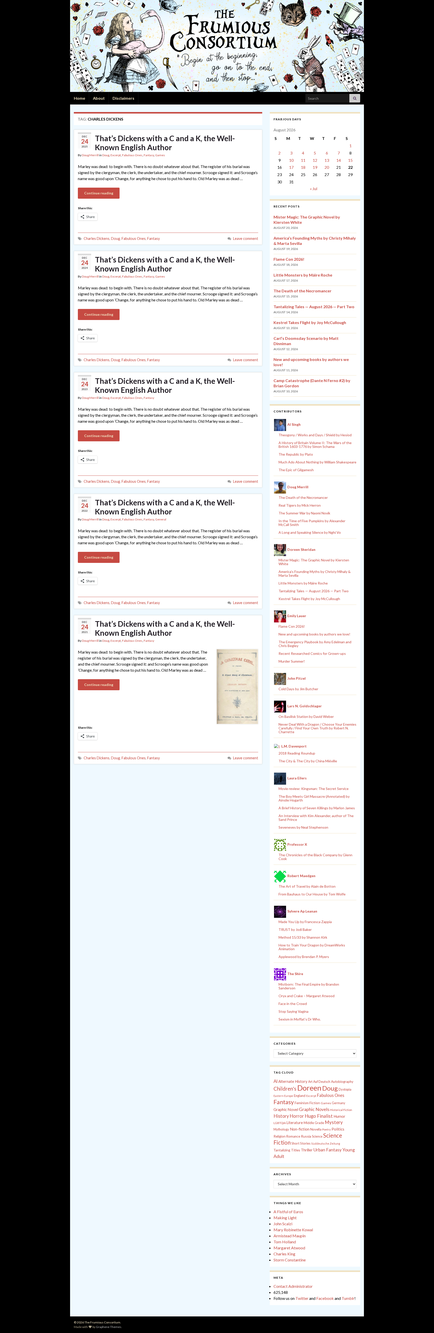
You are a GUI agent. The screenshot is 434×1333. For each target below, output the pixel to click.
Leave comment (245, 238)
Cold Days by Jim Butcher (298, 689)
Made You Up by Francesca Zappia (305, 922)
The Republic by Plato (296, 454)
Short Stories (300, 1143)
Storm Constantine (290, 1259)
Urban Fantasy (327, 1149)
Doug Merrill (90, 155)
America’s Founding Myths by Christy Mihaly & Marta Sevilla (315, 573)
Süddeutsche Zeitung (325, 1143)
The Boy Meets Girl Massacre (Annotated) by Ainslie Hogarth (314, 798)
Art (310, 1082)
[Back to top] (422, 1321)
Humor (339, 1116)
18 (303, 167)
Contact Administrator (293, 1286)
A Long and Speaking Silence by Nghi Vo (310, 532)
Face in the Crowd (293, 1003)
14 (338, 160)
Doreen (309, 1087)
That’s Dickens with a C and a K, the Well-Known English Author (165, 143)
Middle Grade (314, 1123)
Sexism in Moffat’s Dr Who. (300, 1019)
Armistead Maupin (290, 1235)
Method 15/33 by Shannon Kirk (303, 937)
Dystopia (345, 1089)
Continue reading (98, 193)
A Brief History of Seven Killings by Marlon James (317, 808)
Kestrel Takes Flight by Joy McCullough (310, 322)
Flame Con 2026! (289, 259)
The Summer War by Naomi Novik (304, 513)
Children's (285, 1089)
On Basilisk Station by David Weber (306, 716)
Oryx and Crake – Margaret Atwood (307, 996)
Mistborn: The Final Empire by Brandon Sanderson (309, 986)
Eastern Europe (283, 1095)
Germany (338, 1103)
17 (291, 167)
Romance (293, 1136)
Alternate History (292, 1081)
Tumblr (348, 1298)
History (281, 1116)
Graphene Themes (108, 1327)
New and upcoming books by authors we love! (314, 634)
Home (79, 98)
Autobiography (342, 1082)
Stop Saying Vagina (293, 1011)
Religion (280, 1136)
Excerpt (116, 155)
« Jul (313, 188)
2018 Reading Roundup (297, 753)
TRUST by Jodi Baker (295, 929)
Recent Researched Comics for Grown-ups (312, 653)
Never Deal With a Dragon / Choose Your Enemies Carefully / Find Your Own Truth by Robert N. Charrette (317, 728)
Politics (338, 1129)
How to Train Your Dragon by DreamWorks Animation (312, 947)
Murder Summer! (292, 661)
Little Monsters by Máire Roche (303, 275)
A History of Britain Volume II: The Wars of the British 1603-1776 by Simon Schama (315, 445)
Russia (306, 1136)
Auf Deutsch (321, 1082)
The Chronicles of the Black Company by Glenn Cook (315, 857)
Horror (297, 1116)
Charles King (284, 1253)
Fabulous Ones (132, 155)
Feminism (302, 1103)
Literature (295, 1123)
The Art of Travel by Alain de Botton (307, 886)
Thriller (307, 1150)
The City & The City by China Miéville (308, 761)
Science (317, 1136)
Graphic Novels (314, 1109)
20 (326, 167)
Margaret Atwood (289, 1247)
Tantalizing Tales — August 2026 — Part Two (314, 306)
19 (315, 167)
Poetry (326, 1129)
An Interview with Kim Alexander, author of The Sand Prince (316, 818)
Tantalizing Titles (287, 1150)
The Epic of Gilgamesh (296, 470)
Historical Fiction (341, 1109)
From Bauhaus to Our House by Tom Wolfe (312, 894)
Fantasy (149, 155)
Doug (105, 155)
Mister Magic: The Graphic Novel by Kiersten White (314, 562)
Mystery (334, 1122)
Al (276, 1081)
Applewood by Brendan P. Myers (304, 956)
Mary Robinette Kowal (293, 1229)
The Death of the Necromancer (303, 290)
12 (315, 160)
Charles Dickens (97, 238)
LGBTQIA (280, 1123)
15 (350, 160)
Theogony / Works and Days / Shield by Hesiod (315, 435)
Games (160, 155)
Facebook (325, 1298)
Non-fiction (299, 1129)
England (299, 1096)
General (160, 519)
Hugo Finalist (319, 1116)
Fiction (314, 1103)
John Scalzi (283, 1223)
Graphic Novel (286, 1109)
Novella (315, 1129)
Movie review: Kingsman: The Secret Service (314, 788)
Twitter (301, 1298)
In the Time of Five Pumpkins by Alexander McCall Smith (312, 523)
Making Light (285, 1217)
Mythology (281, 1129)
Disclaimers (123, 98)
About (99, 98)
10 (291, 160)
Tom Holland (285, 1241)
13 (326, 160)
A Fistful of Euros (288, 1211)
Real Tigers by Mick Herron (300, 505)
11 (303, 160)
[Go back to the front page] (217, 46)
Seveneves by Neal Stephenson (303, 827)
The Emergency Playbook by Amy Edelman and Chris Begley (315, 644)
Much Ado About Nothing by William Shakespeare (317, 462)
